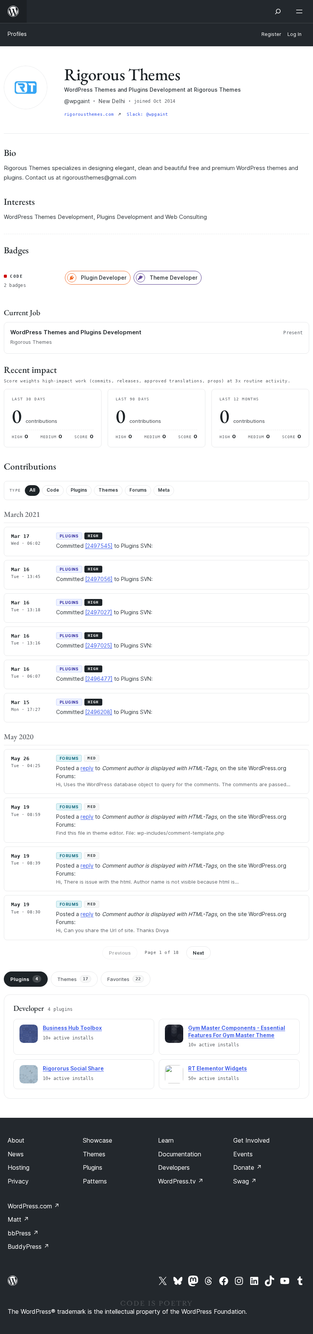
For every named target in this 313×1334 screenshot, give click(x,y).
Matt (18, 1219)
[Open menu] (301, 11)
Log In (294, 34)
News (16, 1154)
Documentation (179, 1154)
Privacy (18, 1181)
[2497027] (98, 612)
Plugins (79, 490)
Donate (247, 1167)
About (16, 1140)
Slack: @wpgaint (147, 114)
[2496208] (98, 712)
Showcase (97, 1140)
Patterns (95, 1181)
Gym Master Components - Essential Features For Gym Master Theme (236, 1031)
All (32, 490)
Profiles (17, 34)
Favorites (124, 979)
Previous (120, 953)
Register (271, 34)
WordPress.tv (180, 1181)
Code (53, 490)
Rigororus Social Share (73, 1068)
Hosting (18, 1167)
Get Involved (251, 1140)
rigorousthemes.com (90, 114)
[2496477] (99, 678)
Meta (163, 490)
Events (243, 1154)
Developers (174, 1167)
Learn (166, 1140)
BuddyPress (28, 1246)
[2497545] (99, 545)
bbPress (23, 1233)
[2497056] (99, 579)
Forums (138, 490)
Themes (108, 490)
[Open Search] (278, 11)
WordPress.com (34, 1206)
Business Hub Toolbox (72, 1028)
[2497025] (98, 645)
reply (87, 768)
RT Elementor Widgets (217, 1068)
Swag (245, 1181)
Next (198, 953)
